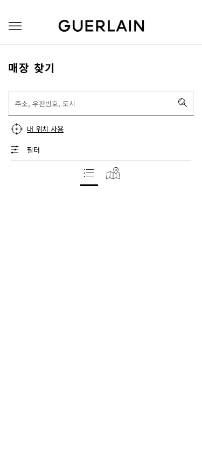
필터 (33, 150)
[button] (15, 26)
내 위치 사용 (45, 129)
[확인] (182, 102)
